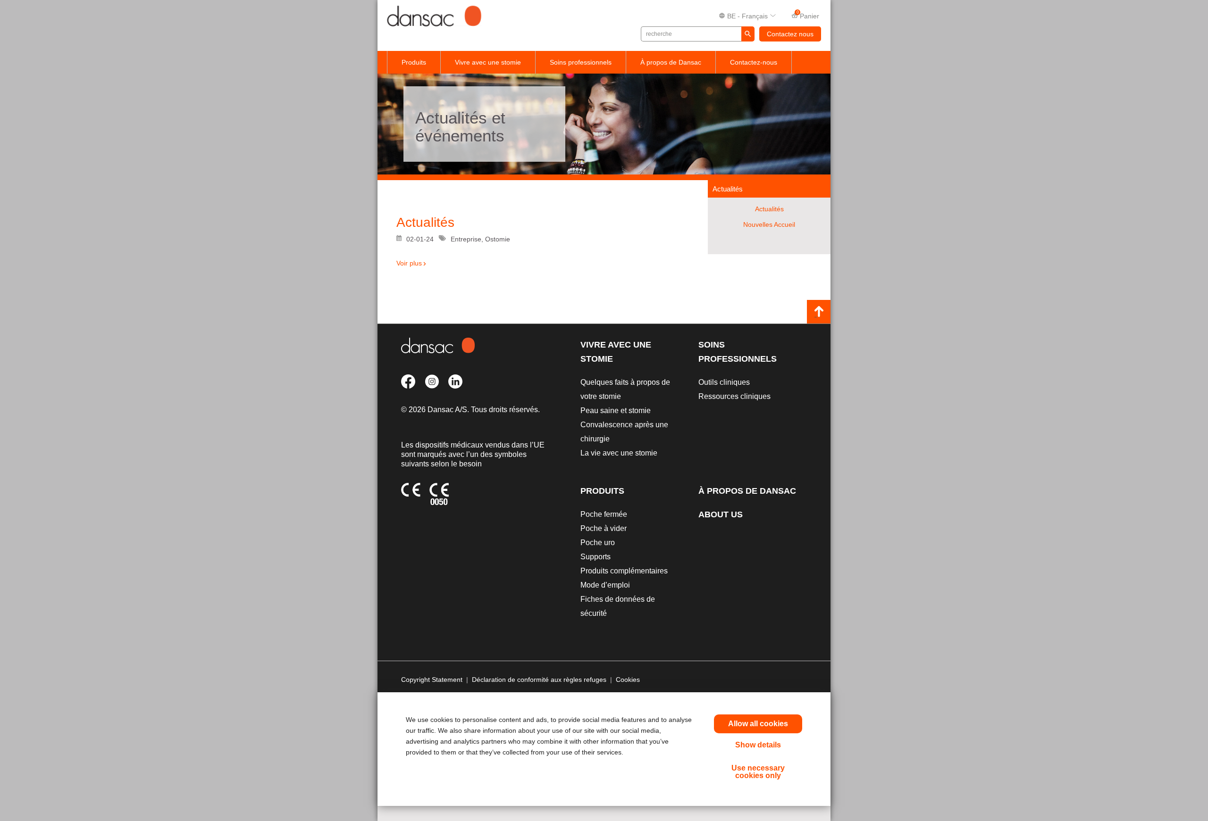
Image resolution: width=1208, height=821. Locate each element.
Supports (595, 557)
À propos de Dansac (670, 62)
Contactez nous (790, 34)
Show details (758, 745)
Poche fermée (603, 514)
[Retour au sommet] (818, 311)
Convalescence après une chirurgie (624, 432)
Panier (808, 15)
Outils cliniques (724, 382)
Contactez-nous (753, 62)
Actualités (769, 209)
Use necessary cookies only (758, 772)
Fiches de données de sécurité (617, 606)
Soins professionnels (581, 62)
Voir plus (409, 263)
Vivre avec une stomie (488, 62)
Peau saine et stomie (615, 410)
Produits (414, 62)
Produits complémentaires (624, 571)
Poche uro (597, 543)
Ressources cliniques (734, 396)
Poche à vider (603, 528)
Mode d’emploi (605, 585)
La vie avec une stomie (618, 453)
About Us (720, 514)
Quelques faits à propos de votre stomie (625, 389)
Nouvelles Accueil (769, 224)
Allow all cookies (758, 724)
